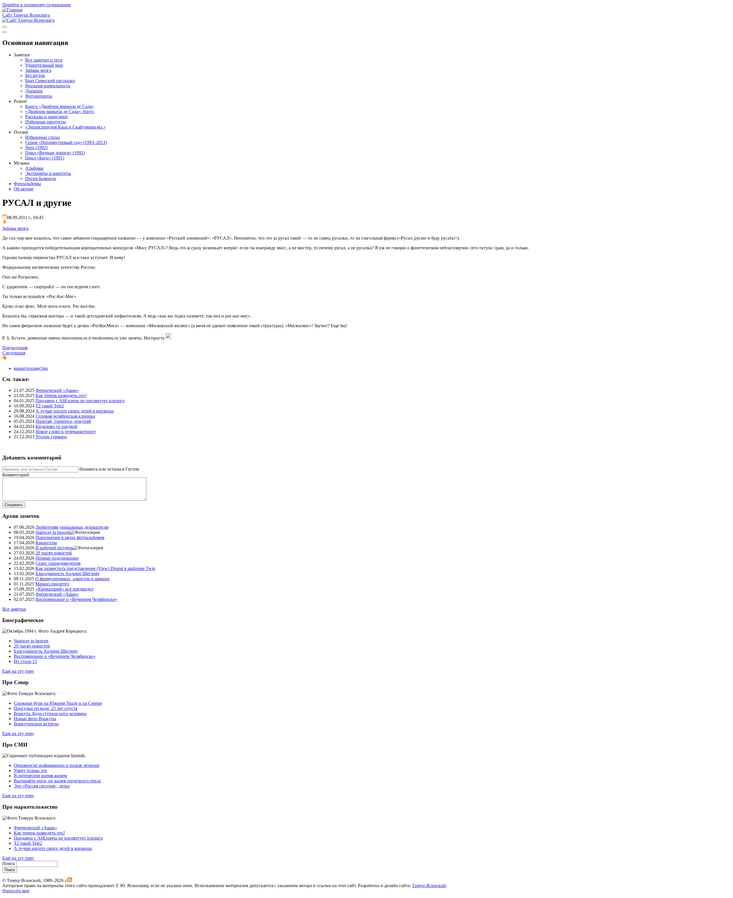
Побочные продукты (45, 121)
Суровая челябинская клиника (65, 416)
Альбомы (34, 168)
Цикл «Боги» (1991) (44, 157)
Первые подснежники (57, 558)
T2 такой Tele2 (50, 405)
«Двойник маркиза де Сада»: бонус (59, 111)
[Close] (4, 32)
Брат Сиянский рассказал (50, 80)
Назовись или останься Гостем (109, 469)
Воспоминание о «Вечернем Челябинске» (76, 599)
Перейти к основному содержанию (36, 4)
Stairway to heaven (53, 532)
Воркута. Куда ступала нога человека (50, 713)
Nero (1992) (36, 147)
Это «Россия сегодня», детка (42, 785)
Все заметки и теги (43, 60)
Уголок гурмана (51, 436)
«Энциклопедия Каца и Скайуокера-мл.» (65, 127)
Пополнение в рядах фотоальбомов (70, 537)
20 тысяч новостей (54, 552)
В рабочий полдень (54, 547)
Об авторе (24, 188)
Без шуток (35, 75)
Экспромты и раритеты (48, 173)
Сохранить (14, 505)
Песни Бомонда (40, 178)
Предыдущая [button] (14, 347)
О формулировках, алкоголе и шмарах (72, 578)
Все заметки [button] (14, 609)
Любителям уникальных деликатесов (72, 527)
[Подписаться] (69, 880)
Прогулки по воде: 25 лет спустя (45, 708)
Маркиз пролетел (52, 583)
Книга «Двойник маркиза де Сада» (59, 106)
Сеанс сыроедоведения (58, 563)
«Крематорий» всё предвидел (64, 589)
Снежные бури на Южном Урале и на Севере (58, 703)
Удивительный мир (44, 65)
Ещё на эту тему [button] (18, 671)
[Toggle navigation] (4, 27)
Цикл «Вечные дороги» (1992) (55, 152)
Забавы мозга (38, 70)
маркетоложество (31, 368)
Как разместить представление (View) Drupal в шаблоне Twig (95, 568)
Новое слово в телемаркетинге (66, 431)
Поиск (8, 863)
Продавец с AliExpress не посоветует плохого (80, 400)
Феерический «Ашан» (57, 390)
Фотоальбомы (27, 183)
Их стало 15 (25, 661)
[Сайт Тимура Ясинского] (12, 9)
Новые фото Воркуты (35, 718)
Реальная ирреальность (47, 85)
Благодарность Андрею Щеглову (68, 573)
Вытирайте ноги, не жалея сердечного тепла (57, 780)
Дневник (34, 90)
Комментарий (15, 474)
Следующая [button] (13, 352)
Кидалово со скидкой (56, 426)
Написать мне (15, 890)
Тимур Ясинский (429, 885)
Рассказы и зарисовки (46, 116)
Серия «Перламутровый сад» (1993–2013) (66, 142)
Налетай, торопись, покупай (63, 421)
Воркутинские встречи (36, 723)
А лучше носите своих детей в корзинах (75, 410)
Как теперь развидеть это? (61, 395)
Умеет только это (30, 770)
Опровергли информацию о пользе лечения (56, 765)
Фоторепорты (38, 96)
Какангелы (46, 542)
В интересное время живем (40, 775)
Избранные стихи (42, 137)
